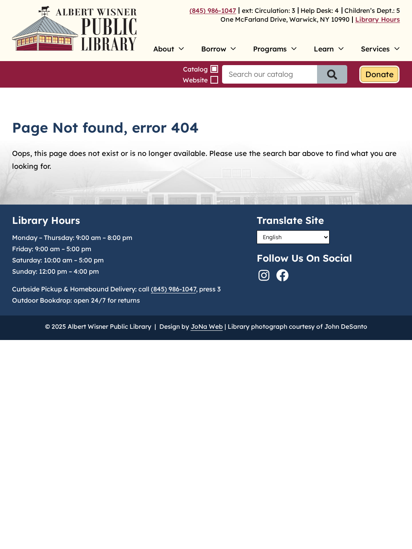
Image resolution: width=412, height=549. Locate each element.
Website (195, 80)
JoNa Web (207, 326)
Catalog (195, 69)
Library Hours (377, 19)
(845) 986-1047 (213, 10)
